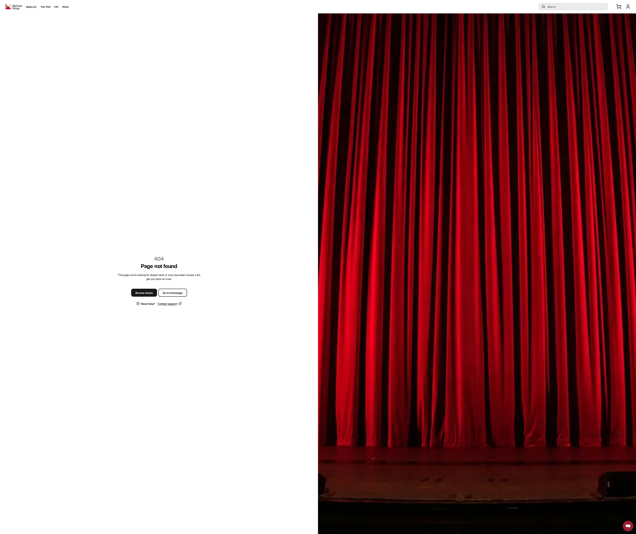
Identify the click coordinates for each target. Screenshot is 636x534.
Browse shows (144, 292)
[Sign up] (628, 6)
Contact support (167, 303)
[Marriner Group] (13, 6)
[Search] (543, 6)
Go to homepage (173, 292)
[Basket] (618, 6)
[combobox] (576, 7)
